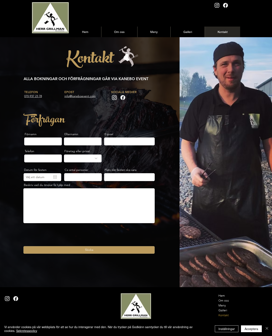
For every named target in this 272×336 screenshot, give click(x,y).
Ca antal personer (76, 169)
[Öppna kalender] (55, 177)
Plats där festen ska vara (120, 169)
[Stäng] (266, 329)
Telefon (29, 151)
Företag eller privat (77, 151)
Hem (221, 296)
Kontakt (223, 315)
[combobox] (129, 177)
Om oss (223, 300)
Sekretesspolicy (26, 331)
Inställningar (226, 329)
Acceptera (251, 329)
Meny (222, 305)
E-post (109, 134)
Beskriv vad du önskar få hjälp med (47, 184)
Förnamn (31, 134)
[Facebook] (225, 5)
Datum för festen (35, 169)
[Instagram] (217, 5)
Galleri (222, 310)
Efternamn (71, 134)
